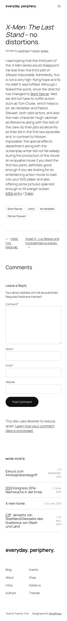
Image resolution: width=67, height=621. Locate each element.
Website (10, 382)
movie (35, 50)
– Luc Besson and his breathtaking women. (42, 241)
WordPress (55, 613)
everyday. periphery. (21, 6)
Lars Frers (23, 50)
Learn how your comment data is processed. (30, 428)
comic (31, 209)
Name (10, 349)
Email (9, 365)
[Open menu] (59, 6)
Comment (12, 304)
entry (14, 193)
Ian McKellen (47, 209)
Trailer (29, 193)
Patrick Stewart (17, 216)
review (44, 50)
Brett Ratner (40, 94)
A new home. (16, 503)
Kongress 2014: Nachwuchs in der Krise (24, 490)
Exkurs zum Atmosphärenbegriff (21, 473)
